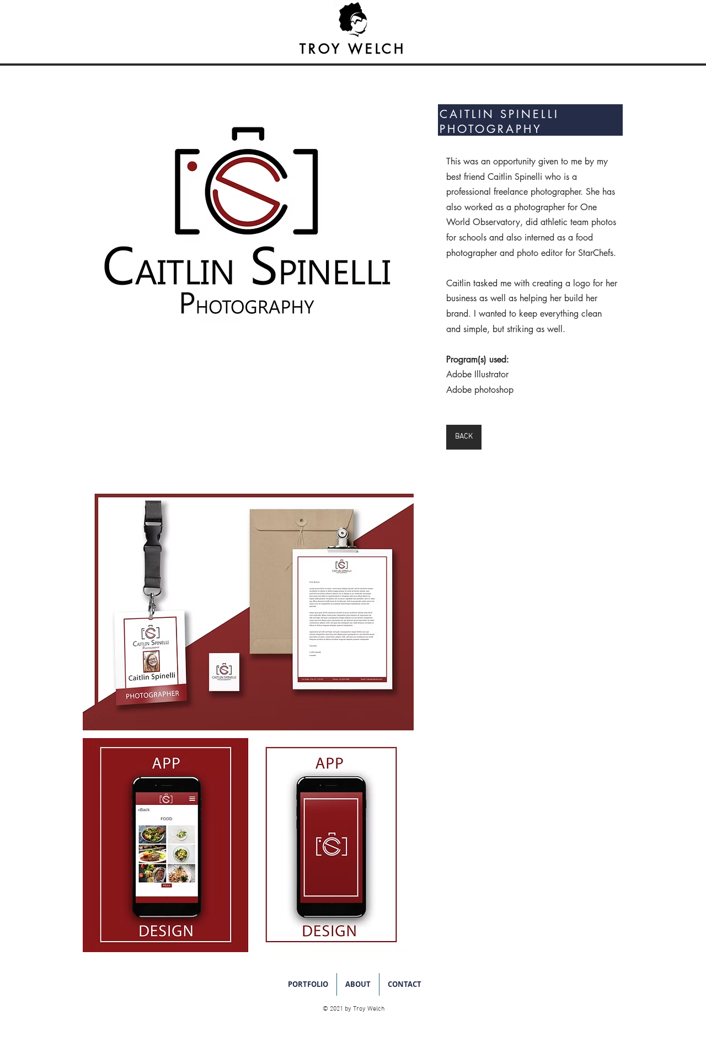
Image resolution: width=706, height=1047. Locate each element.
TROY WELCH (352, 48)
